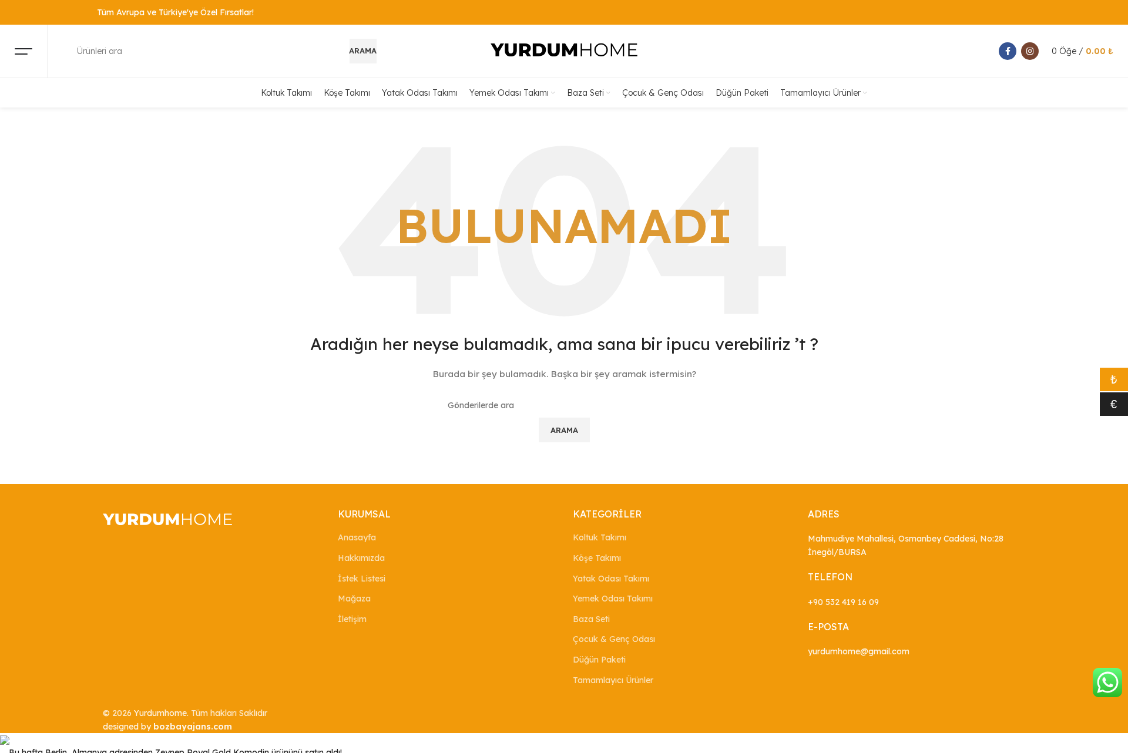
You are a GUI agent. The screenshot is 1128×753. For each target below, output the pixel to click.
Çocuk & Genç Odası (614, 639)
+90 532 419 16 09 (843, 602)
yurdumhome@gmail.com (858, 651)
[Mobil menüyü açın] (23, 51)
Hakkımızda (361, 558)
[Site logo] (564, 50)
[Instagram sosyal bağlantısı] (1030, 51)
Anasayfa (357, 537)
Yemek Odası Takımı (613, 598)
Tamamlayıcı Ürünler (613, 680)
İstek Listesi (361, 578)
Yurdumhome (160, 713)
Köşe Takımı (597, 558)
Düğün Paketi (599, 659)
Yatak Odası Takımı (611, 578)
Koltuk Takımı (599, 537)
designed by (167, 726)
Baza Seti (591, 619)
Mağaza (354, 598)
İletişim (352, 619)
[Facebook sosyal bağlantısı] (1007, 51)
